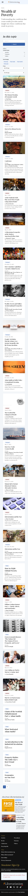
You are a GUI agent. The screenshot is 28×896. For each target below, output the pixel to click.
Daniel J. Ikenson (9, 452)
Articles (3, 838)
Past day (6, 61)
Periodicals (17, 838)
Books (3, 840)
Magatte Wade (8, 132)
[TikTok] (21, 887)
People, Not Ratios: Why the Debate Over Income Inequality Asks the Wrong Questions (12, 342)
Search (14, 44)
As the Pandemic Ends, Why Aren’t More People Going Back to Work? (12, 200)
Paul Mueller (9, 384)
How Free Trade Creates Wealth (10, 448)
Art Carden (7, 781)
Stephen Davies (8, 574)
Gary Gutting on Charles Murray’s (12, 671)
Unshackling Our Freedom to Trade (20, 819)
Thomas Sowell (8, 309)
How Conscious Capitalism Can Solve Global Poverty (13, 268)
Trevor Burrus (16, 272)
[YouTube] (11, 887)
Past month (20, 61)
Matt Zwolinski (9, 519)
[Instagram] (17, 887)
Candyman (8, 161)
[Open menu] (2, 2)
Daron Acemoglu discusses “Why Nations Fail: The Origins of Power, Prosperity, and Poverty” (13, 640)
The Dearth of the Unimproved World (10, 414)
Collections (4, 843)
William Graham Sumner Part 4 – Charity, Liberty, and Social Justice (12, 606)
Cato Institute (21, 892)
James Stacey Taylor (10, 719)
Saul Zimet (8, 99)
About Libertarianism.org (8, 852)
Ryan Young (7, 348)
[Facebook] (7, 887)
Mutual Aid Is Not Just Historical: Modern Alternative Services (11, 486)
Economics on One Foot (10, 776)
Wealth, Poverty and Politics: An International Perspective (13, 305)
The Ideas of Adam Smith (18, 803)
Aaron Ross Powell (9, 273)
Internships (4, 857)
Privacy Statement (6, 860)
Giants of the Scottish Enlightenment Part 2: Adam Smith (13, 713)
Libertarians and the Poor (12, 549)
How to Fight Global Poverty (11, 569)
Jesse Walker (8, 164)
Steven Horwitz (10, 203)
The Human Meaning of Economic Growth (11, 96)
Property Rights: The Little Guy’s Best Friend (11, 759)
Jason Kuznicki (9, 416)
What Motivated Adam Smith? (11, 730)
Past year (6, 63)
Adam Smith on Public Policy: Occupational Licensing (13, 381)
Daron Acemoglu (9, 646)
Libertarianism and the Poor (13, 517)
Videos (16, 843)
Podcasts (16, 840)
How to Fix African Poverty (13, 129)
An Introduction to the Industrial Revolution (14, 743)
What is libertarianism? (7, 854)
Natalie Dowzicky (13, 166)
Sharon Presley (9, 490)
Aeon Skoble (8, 765)
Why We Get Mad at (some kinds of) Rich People (12, 699)
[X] (14, 887)
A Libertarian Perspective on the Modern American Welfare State (12, 234)
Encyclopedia (4, 846)
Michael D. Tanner (10, 238)
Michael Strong (8, 272)
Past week (12, 61)
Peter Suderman (15, 164)
